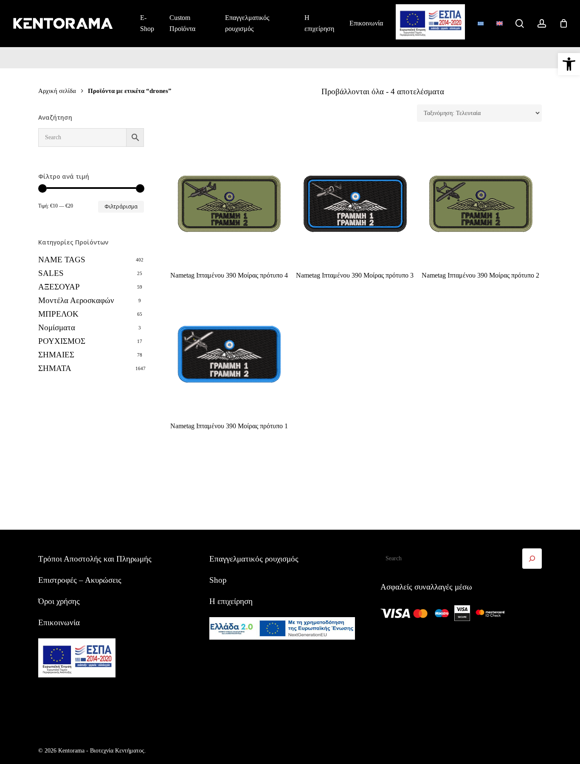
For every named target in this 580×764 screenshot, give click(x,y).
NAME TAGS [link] (61, 259)
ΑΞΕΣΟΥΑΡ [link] (59, 286)
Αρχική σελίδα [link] (57, 90)
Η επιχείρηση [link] (231, 601)
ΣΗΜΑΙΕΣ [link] (56, 354)
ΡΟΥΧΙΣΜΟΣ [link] (61, 341)
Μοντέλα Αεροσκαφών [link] (76, 300)
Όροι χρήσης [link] (59, 601)
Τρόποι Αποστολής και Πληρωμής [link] (95, 558)
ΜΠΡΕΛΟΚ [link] (58, 313)
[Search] (532, 558)
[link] (569, 64)
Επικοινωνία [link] (59, 622)
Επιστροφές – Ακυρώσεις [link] (79, 580)
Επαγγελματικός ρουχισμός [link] (253, 558)
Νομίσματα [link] (56, 327)
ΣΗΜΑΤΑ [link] (54, 368)
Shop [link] (218, 580)
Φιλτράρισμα (121, 206)
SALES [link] (51, 273)
